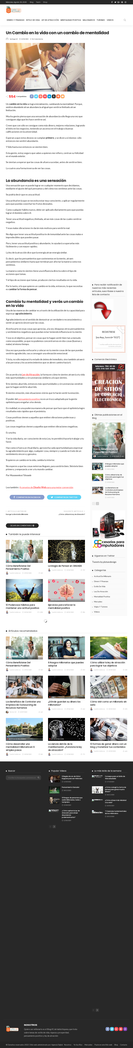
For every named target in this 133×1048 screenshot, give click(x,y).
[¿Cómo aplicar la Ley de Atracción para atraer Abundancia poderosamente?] (54, 811)
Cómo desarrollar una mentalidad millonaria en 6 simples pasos (20, 747)
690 (126, 709)
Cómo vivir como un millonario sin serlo (108, 703)
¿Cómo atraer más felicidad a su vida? (115, 801)
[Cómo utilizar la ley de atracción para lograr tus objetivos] (97, 477)
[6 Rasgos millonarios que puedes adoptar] (97, 466)
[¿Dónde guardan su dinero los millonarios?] (66, 687)
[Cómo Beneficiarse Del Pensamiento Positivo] (24, 551)
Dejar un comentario (21, 525)
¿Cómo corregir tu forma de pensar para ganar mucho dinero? (115, 789)
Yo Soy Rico (78, 1045)
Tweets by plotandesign (104, 561)
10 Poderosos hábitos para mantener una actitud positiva (22, 606)
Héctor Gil (12, 712)
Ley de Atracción (50, 20)
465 (42, 573)
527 (42, 712)
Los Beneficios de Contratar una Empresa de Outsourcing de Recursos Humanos (114, 491)
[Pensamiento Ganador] (54, 789)
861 (42, 754)
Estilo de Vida (33, 20)
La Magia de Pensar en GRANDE (65, 565)
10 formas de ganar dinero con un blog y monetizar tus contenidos (108, 745)
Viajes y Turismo (101, 607)
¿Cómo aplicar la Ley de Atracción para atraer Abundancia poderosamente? (71, 814)
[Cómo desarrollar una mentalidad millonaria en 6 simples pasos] (24, 729)
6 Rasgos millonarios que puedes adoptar (114, 465)
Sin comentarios (37, 39)
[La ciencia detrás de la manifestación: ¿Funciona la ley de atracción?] (66, 729)
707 (84, 570)
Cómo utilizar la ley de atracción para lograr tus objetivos (114, 477)
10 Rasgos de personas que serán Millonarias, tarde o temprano (72, 800)
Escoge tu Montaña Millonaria (17, 514)
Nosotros (67, 1045)
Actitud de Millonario (102, 576)
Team (38, 2)
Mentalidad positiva (16, 560)
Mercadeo (98, 601)
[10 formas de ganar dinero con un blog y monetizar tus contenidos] (108, 729)
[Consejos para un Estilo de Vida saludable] (97, 776)
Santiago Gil (14, 39)
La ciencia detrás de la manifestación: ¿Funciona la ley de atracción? (65, 747)
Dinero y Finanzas (15, 20)
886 (84, 612)
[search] (124, 20)
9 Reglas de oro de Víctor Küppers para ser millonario (72, 777)
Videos (110, 20)
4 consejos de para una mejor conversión (46, 487)
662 (84, 709)
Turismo (101, 20)
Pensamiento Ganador (70, 787)
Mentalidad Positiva (71, 20)
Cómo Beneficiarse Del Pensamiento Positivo (18, 567)
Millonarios (89, 20)
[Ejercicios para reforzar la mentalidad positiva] (66, 590)
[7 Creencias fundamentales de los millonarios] (97, 907)
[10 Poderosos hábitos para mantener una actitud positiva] (24, 590)
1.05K (41, 612)
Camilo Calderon (15, 573)
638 (126, 670)
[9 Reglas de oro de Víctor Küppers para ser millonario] (54, 778)
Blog (31, 2)
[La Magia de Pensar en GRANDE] (66, 551)
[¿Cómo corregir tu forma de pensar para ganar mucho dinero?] (97, 789)
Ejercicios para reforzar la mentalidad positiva (61, 606)
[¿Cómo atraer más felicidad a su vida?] (97, 800)
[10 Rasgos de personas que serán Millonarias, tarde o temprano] (54, 800)
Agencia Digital (57, 1045)
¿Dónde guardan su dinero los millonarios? (64, 703)
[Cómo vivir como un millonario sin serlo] (108, 687)
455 (84, 670)
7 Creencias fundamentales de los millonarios (116, 812)
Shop (45, 2)
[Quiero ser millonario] (13, 10)
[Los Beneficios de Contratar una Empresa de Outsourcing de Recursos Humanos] (97, 490)
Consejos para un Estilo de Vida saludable (115, 777)
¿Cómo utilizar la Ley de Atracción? (72, 514)
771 (84, 754)
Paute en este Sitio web (103, 1045)
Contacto (123, 1045)
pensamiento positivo (29, 399)
